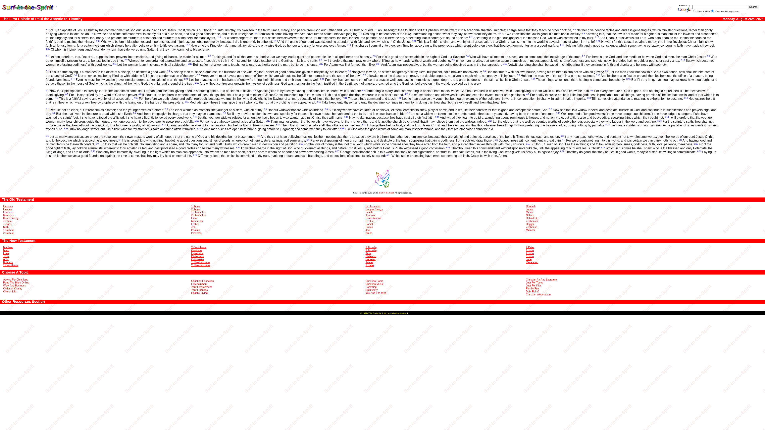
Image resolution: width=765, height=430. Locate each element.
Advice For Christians (15, 279)
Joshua (7, 221)
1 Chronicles (198, 212)
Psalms (195, 230)
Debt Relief (532, 291)
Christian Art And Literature (541, 279)
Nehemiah (197, 221)
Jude (529, 259)
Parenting (371, 286)
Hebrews (371, 259)
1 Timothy (371, 247)
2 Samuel (8, 233)
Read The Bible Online (16, 282)
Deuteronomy (11, 218)
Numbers (8, 215)
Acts (6, 259)
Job (193, 227)
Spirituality (372, 289)
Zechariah (531, 227)
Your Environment (201, 286)
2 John (530, 253)
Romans (8, 262)
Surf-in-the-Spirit (386, 193)
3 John (530, 256)
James (369, 262)
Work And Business (14, 285)
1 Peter (370, 265)
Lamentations (373, 218)
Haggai (530, 224)
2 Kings (195, 209)
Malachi (530, 230)
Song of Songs (374, 209)
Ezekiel (370, 221)
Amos (369, 233)
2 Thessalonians (200, 265)
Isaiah (369, 212)
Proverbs (196, 233)
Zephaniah (532, 221)
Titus (368, 253)
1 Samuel (8, 230)
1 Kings (195, 206)
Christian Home (374, 281)
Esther (195, 224)
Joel (368, 230)
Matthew (8, 247)
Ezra (194, 218)
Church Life (9, 291)
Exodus (7, 209)
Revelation (532, 262)
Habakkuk (531, 218)
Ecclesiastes (373, 206)
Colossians (197, 259)
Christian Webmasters (538, 294)
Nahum (530, 215)
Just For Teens (534, 282)
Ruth (6, 227)
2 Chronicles (198, 215)
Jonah (529, 209)
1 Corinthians (10, 265)
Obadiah (531, 206)
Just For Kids (533, 285)
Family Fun (532, 288)
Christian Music (374, 283)
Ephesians (197, 253)
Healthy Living (199, 292)
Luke (6, 253)
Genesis (8, 206)
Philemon (371, 256)
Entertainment (199, 283)
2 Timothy (371, 250)
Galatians (196, 250)
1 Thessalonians (200, 262)
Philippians (197, 256)
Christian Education (202, 281)
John (6, 256)
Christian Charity (12, 288)
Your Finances (199, 289)
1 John (530, 250)
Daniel (369, 224)
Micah (529, 212)
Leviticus (8, 212)
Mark (6, 250)
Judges (7, 224)
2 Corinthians (198, 247)
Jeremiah (371, 215)
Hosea (369, 227)
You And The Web (376, 292)
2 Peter (530, 247)
